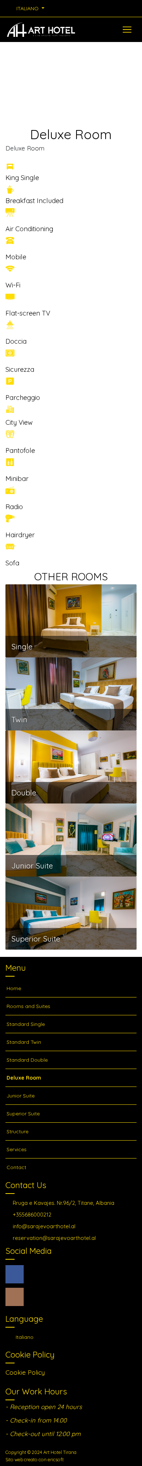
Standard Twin (24, 1042)
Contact (16, 1167)
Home (14, 988)
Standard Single (26, 1024)
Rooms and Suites (28, 1006)
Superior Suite (23, 1113)
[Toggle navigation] (127, 29)
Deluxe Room (24, 1077)
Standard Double (27, 1060)
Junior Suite (21, 1095)
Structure (17, 1131)
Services (17, 1149)
